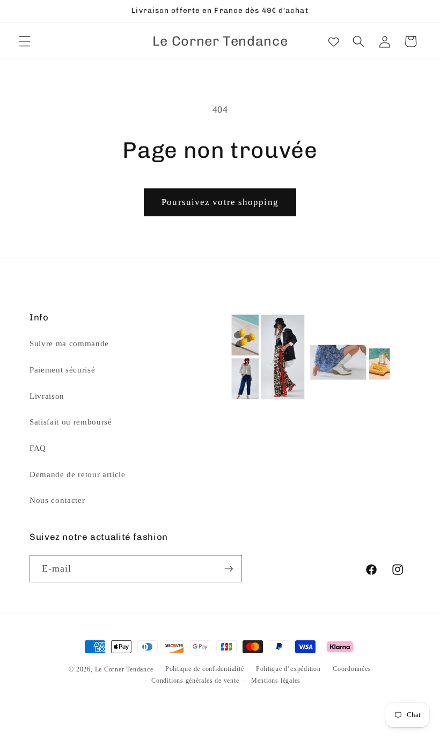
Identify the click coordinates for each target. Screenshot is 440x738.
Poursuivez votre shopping (220, 202)
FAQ (38, 447)
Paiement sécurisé (62, 369)
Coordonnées (352, 669)
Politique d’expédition (288, 669)
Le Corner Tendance (124, 669)
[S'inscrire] (228, 569)
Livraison (47, 395)
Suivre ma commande (69, 343)
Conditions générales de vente (195, 680)
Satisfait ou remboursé (71, 421)
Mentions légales (275, 680)
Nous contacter (57, 500)
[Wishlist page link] (333, 41)
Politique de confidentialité (204, 669)
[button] (25, 41)
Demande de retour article (78, 474)
